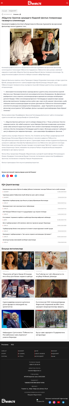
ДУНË (36, 351)
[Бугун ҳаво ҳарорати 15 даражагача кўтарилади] (51, 319)
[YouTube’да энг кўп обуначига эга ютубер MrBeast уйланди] (51, 260)
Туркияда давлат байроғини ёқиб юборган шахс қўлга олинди (23, 195)
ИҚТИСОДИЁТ (39, 356)
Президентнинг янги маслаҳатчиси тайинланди (18, 206)
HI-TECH (20, 356)
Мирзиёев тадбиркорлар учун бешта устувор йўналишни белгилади (25, 200)
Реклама (4, 345)
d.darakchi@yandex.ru (34, 370)
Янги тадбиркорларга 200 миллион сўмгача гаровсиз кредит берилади (26, 223)
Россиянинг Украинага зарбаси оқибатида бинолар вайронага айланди (26, 217)
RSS (12, 345)
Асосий (4, 11)
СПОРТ (3, 353)
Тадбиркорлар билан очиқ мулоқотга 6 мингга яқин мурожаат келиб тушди (28, 228)
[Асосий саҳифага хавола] (35, 3)
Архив (53, 356)
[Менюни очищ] (2, 3)
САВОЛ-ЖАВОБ (39, 353)
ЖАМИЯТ (21, 351)
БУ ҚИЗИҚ (21, 353)
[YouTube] (11, 176)
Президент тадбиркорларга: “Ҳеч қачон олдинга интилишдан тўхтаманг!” (27, 234)
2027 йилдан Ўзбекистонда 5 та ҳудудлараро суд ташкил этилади (24, 212)
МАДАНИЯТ (12, 11)
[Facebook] (3, 176)
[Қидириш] (67, 2)
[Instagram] (7, 176)
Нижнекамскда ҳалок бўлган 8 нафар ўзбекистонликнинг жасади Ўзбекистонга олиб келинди (34, 189)
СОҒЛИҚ (4, 356)
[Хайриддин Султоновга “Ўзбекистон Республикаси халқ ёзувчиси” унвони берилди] (18, 319)
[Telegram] (16, 176)
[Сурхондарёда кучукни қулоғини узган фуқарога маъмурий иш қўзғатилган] (18, 288)
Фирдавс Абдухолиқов (34, 394)
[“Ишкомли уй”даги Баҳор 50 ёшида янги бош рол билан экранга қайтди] (18, 260)
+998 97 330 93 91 (34, 364)
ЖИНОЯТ (54, 351)
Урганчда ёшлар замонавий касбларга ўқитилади (19, 240)
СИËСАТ (4, 351)
